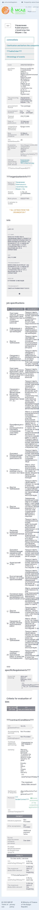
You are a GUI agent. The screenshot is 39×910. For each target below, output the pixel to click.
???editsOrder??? (14, 51)
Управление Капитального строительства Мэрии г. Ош (21, 185)
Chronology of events (16, 57)
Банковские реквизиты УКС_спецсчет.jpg (27, 161)
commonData (12, 40)
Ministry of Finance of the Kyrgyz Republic (29, 904)
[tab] (19, 40)
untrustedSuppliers (10, 2)
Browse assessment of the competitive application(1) (34, 802)
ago (7, 25)
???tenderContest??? (22, 798)
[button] (19, 294)
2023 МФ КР (8, 902)
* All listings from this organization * (19, 211)
